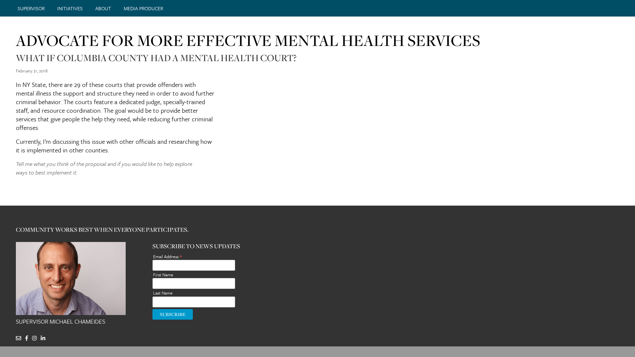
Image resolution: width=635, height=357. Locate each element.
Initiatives (70, 8)
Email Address (167, 256)
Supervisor (31, 8)
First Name (163, 274)
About (103, 8)
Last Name (163, 293)
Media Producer (143, 8)
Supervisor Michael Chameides (60, 321)
